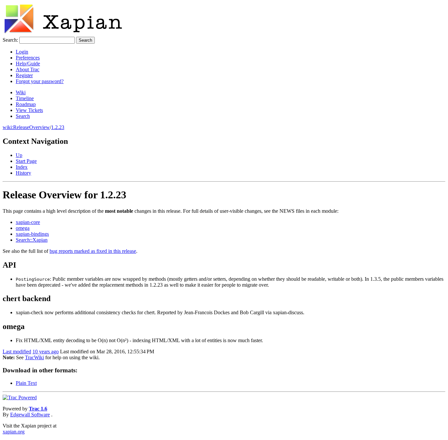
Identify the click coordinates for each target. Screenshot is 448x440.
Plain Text (26, 383)
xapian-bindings (32, 234)
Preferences (28, 57)
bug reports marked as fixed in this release (93, 251)
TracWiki (34, 357)
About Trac (27, 69)
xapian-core (28, 222)
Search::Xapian (32, 240)
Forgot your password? (40, 81)
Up (19, 155)
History (23, 173)
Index (22, 167)
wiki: (8, 127)
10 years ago (45, 351)
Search (23, 116)
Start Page (26, 161)
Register (24, 75)
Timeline (25, 98)
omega (23, 228)
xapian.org (14, 431)
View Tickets (29, 110)
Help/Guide (28, 63)
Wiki (21, 92)
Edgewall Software (30, 414)
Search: (10, 40)
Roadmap (26, 104)
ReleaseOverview (31, 127)
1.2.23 (57, 127)
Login (22, 52)
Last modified (17, 351)
